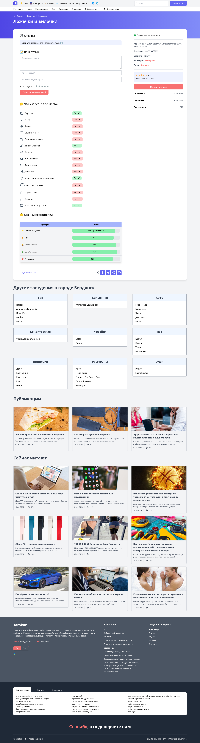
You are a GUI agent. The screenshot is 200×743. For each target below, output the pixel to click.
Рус (17, 648)
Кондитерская (41, 9)
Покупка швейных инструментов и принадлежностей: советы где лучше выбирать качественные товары (154, 547)
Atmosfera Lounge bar (27, 309)
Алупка (152, 633)
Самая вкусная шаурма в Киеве (118, 655)
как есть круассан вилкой (139, 698)
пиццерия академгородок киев (85, 701)
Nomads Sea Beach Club (88, 377)
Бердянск (145, 65)
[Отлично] (47, 86)
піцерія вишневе (23, 711)
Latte (78, 338)
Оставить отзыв (158, 87)
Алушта (152, 636)
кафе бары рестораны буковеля (29, 704)
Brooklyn (80, 385)
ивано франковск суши (82, 711)
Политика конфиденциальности (118, 644)
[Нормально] (42, 86)
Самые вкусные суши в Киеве (117, 651)
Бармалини (22, 373)
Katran (138, 338)
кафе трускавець (23, 706)
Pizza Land (21, 377)
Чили (138, 313)
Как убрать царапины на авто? (32, 594)
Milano (138, 321)
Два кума (140, 317)
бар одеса (132, 711)
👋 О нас (24, 3)
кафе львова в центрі (137, 704)
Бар (53, 9)
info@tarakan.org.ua (177, 739)
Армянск (153, 644)
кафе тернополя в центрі (138, 709)
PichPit (138, 368)
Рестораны (18, 9)
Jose (18, 381)
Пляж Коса (21, 313)
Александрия (155, 629)
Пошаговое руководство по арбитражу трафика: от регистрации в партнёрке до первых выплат (155, 497)
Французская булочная (28, 338)
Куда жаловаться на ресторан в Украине (122, 659)
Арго (78, 368)
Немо (19, 385)
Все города (109, 648)
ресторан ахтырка (23, 701)
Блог (106, 629)
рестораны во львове (81, 704)
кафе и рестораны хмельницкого (86, 706)
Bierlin (19, 317)
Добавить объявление (114, 633)
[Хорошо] (45, 86)
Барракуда (140, 309)
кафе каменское (135, 701)
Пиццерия (76, 9)
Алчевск (152, 640)
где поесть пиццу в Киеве (83, 698)
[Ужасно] (36, 86)
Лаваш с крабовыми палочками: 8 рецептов (39, 434)
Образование (91, 9)
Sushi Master (141, 373)
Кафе (29, 9)
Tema (138, 347)
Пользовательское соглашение (118, 640)
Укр (25, 648)
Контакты (108, 636)
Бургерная (63, 9)
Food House (141, 304)
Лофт (19, 368)
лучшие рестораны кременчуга (85, 709)
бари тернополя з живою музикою (30, 709)
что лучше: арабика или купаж (29, 696)
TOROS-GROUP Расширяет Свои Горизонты (97, 544)
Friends (19, 321)
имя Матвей (77, 696)
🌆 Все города (36, 3)
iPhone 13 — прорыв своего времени (35, 544)
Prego (79, 343)
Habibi (19, 304)
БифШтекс (140, 351)
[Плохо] (39, 86)
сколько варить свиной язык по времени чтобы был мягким (154, 696)
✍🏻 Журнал (49, 3)
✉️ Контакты (61, 3)
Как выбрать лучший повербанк (92, 434)
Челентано (81, 373)
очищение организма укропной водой (32, 698)
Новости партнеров (78, 3)
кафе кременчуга (135, 706)
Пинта (138, 343)
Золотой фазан (83, 381)
